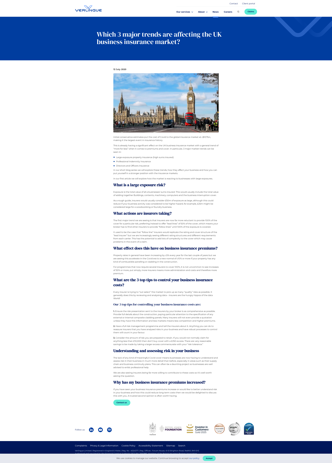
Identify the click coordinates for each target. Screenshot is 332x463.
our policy (194, 458)
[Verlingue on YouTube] (100, 429)
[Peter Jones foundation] (170, 428)
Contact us (121, 402)
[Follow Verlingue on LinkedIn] (91, 429)
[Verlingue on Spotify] (109, 429)
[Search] (238, 12)
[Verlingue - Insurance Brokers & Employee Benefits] (88, 8)
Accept (209, 458)
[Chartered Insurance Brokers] (152, 428)
